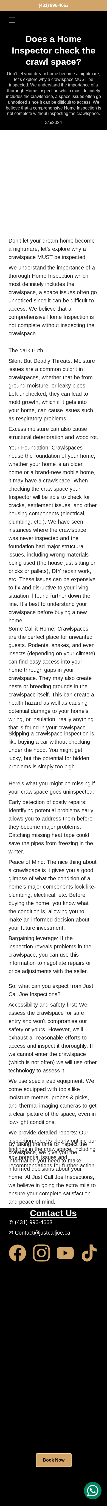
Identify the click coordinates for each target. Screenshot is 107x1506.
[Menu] (12, 20)
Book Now (53, 1460)
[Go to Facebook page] (20, 1252)
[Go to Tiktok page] (89, 1252)
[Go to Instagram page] (44, 1252)
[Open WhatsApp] (93, 1490)
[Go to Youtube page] (68, 1252)
